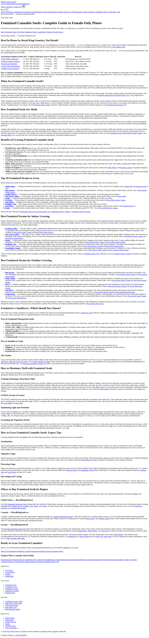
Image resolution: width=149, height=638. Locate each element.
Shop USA (5, 7)
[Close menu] (7, 9)
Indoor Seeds (76, 560)
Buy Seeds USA (127, 560)
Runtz (7, 208)
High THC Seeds (35, 560)
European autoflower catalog (33, 364)
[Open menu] (24, 6)
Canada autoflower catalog (41, 362)
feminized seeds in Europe (81, 212)
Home (3, 560)
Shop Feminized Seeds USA (11, 32)
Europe (7, 574)
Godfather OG (72, 536)
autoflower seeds (86, 313)
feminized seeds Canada (41, 105)
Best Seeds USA (53, 562)
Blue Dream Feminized (9, 64)
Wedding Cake (10, 204)
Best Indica (95, 560)
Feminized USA (10, 585)
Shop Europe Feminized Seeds (52, 551)
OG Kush (8, 200)
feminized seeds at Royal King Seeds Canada (126, 133)
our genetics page (119, 47)
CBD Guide (116, 12)
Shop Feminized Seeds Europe (52, 32)
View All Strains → (12, 628)
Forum (27, 4)
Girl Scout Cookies (12, 196)
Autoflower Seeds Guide (13, 601)
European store (6, 135)
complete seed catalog (18, 508)
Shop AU (18, 7)
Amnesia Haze (82, 531)
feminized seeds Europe (114, 105)
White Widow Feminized (9, 59)
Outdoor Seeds (86, 560)
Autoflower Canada (12, 591)
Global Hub (9, 576)
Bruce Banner (84, 536)
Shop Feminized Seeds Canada (31, 32)
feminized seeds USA (91, 254)
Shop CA (12, 7)
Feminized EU (10, 593)
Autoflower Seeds (23, 560)
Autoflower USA (11, 587)
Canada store (127, 186)
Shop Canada (13, 12)
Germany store (121, 196)
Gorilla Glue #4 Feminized (10, 66)
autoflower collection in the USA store (14, 362)
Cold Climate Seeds (40, 562)
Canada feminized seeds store (63, 517)
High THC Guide (106, 12)
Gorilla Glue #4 (10, 194)
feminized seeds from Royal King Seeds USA (113, 95)
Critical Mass (10, 294)
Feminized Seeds (11, 560)
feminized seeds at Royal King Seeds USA (35, 212)
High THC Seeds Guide (13, 603)
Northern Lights (125, 168)
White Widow (112, 168)
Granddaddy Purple (12, 248)
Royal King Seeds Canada (116, 200)
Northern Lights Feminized (10, 61)
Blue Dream (9, 190)
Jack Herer (9, 206)
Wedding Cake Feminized (10, 68)
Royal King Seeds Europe (44, 232)
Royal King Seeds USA (95, 304)
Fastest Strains (116, 560)
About (23, 4)
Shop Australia (32, 12)
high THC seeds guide (104, 536)
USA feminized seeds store (13, 504)
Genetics (18, 4)
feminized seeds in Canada (60, 212)
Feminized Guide (81, 12)
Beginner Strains (55, 560)
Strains (12, 4)
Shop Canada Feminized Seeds (31, 551)
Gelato (7, 198)
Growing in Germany (13, 562)
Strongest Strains (66, 560)
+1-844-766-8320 (20, 635)
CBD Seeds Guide (11, 605)
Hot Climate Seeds (27, 562)
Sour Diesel (9, 202)
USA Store (9, 570)
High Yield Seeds (105, 560)
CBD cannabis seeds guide (15, 538)
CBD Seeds (45, 560)
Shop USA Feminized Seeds (11, 551)
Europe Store (5, 4)
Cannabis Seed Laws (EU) (66, 12)
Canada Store (10, 572)
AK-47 (7, 284)
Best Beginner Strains (12, 609)
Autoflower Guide (93, 12)
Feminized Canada (11, 589)
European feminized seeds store (15, 529)
